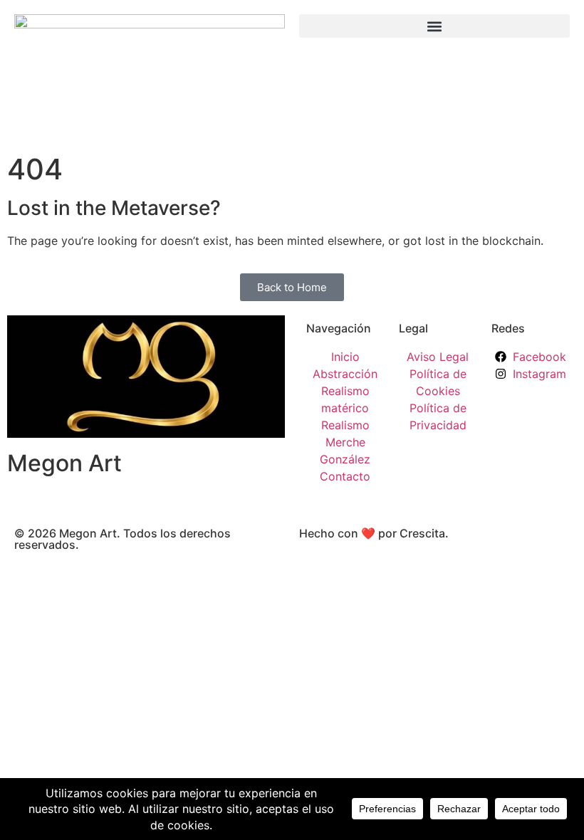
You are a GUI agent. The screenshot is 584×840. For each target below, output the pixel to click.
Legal (413, 328)
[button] (434, 26)
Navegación (338, 328)
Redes (508, 328)
